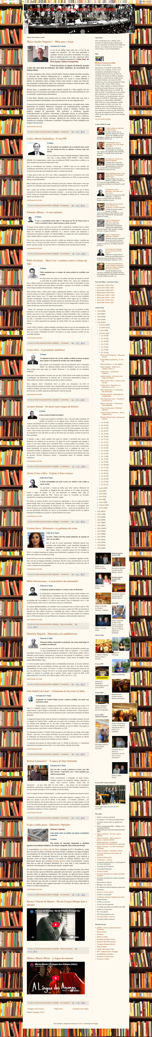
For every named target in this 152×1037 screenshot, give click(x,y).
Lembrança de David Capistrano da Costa (110, 897)
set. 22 (103, 425)
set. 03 (103, 479)
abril (100, 499)
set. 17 (103, 439)
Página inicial (58, 1009)
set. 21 (103, 428)
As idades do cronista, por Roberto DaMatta (114, 159)
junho (101, 494)
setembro (102, 333)
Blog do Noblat (102, 946)
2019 (99, 517)
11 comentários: (65, 466)
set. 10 (103, 459)
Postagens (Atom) (38, 1012)
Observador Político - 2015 (106, 295)
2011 (99, 539)
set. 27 (103, 344)
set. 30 (103, 335)
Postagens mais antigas (80, 1009)
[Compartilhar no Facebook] (82, 132)
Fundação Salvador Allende (106, 944)
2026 (99, 311)
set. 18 (103, 436)
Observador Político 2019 (105, 285)
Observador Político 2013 (105, 300)
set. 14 (103, 448)
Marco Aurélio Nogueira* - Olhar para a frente (50, 41)
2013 (99, 534)
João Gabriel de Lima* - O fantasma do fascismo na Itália (56, 691)
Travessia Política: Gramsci (106, 917)
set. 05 (103, 473)
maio (101, 496)
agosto (101, 488)
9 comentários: (65, 684)
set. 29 (103, 338)
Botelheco (100, 934)
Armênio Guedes (102, 871)
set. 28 (103, 341)
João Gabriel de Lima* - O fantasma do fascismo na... (112, 399)
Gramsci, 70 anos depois (105, 892)
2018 (99, 520)
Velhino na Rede (102, 937)
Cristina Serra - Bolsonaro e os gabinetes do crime (52, 528)
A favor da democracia (104, 857)
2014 (99, 531)
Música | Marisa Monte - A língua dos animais (50, 958)
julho (101, 491)
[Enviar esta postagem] (72, 132)
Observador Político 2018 (105, 288)
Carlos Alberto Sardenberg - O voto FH (46, 138)
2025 (99, 314)
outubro (102, 330)
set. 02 (103, 482)
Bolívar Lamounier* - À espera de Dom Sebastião (52, 761)
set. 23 (103, 422)
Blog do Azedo (101, 932)
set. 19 (103, 434)
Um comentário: (65, 894)
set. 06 (103, 470)
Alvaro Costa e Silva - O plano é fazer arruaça (50, 473)
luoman (80, 1023)
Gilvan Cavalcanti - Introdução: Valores (109, 851)
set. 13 (103, 451)
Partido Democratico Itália (105, 949)
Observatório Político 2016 (105, 292)
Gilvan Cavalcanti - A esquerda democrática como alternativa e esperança (111, 843)
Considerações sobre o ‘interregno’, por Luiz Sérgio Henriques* (114, 144)
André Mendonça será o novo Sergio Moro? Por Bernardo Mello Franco (115, 175)
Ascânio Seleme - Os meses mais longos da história (52, 406)
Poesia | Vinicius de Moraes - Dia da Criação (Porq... (112, 413)
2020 (99, 514)
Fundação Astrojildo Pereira (106, 939)
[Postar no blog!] (78, 132)
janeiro (101, 508)
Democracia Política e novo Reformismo (71, 9)
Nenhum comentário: (66, 624)
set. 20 (103, 431)
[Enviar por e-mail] (76, 132)
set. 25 (103, 350)
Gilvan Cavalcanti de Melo (106, 63)
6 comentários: (65, 205)
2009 (99, 545)
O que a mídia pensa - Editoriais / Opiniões (48, 824)
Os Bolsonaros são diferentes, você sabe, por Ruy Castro (114, 191)
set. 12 (103, 453)
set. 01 (103, 484)
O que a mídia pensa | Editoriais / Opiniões (112, 221)
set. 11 (103, 456)
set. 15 (103, 445)
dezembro (102, 325)
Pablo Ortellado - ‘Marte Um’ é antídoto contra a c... (110, 368)
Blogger (95, 1023)
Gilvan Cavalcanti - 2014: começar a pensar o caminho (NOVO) (109, 839)
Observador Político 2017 (105, 290)
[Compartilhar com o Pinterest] (84, 132)
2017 (99, 522)
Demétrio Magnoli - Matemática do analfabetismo (52, 633)
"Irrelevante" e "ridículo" (105, 860)
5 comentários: (65, 400)
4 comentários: (65, 521)
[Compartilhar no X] (80, 132)
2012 (99, 537)
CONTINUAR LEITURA (34, 126)
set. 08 (103, 465)
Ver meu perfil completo (103, 119)
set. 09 (103, 462)
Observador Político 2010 (105, 302)
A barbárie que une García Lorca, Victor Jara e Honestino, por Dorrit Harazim (115, 205)
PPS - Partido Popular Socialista (107, 951)
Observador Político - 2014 (106, 297)
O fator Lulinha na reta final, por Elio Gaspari (114, 129)
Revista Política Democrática (106, 942)
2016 (99, 525)
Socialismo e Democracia (105, 956)
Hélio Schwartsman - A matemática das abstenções (52, 581)
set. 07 (103, 467)
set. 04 (103, 476)
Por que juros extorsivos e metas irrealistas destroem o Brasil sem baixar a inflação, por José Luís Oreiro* (114, 266)
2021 (99, 511)
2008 (99, 548)
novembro (102, 327)
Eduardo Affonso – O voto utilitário (44, 212)
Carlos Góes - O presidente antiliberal (46, 349)
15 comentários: (65, 253)
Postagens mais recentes (35, 1009)
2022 (99, 322)
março (101, 502)
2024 (99, 316)
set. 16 (103, 442)
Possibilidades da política (105, 954)
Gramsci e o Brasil (103, 959)
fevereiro (102, 505)
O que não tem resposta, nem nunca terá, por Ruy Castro (113, 250)
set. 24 (103, 352)
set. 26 (103, 347)
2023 (99, 319)
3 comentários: (65, 132)
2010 (99, 542)
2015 (99, 528)
